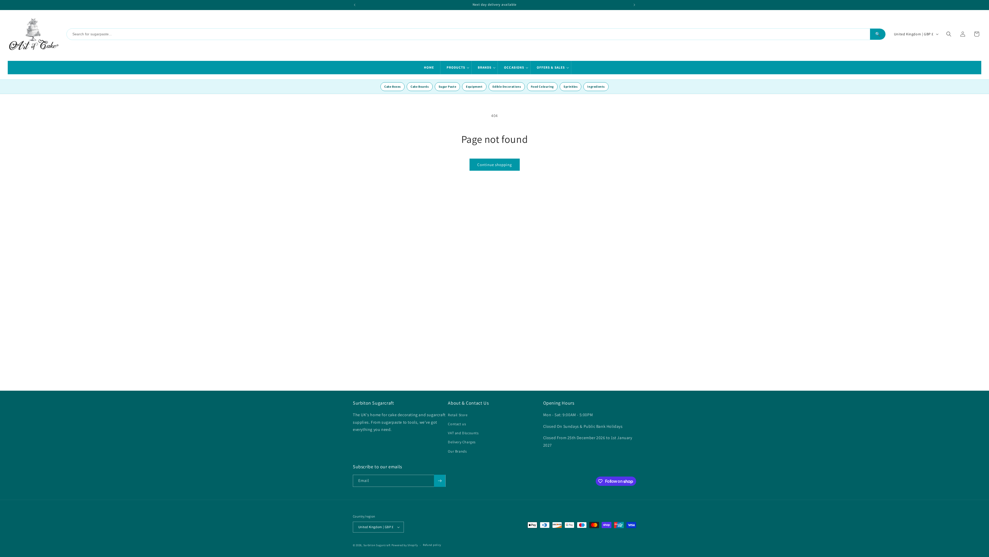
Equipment (474, 86)
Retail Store (457, 415)
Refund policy (432, 545)
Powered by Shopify (404, 545)
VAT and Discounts (463, 433)
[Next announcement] (634, 5)
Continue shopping (494, 164)
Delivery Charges (462, 442)
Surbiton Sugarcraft (377, 545)
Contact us (457, 424)
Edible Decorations (506, 86)
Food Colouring (542, 86)
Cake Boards (420, 86)
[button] (456, 67)
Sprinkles (570, 86)
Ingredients (596, 86)
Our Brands (457, 451)
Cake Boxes (392, 86)
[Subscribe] (439, 481)
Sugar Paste (447, 86)
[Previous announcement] (354, 5)
